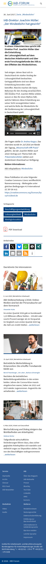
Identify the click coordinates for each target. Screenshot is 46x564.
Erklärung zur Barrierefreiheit (30, 520)
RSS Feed (6, 486)
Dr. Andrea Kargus (29, 141)
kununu (27, 500)
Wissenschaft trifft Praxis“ (27, 147)
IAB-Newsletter (8, 489)
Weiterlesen (23, 274)
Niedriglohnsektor (13, 219)
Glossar (5, 482)
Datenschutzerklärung (32, 515)
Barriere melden (30, 530)
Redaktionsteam (30, 508)
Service (5, 471)
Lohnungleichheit (13, 214)
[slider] (21, 133)
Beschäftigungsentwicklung (17, 209)
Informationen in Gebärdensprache (31, 526)
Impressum (28, 537)
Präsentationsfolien (14, 156)
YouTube (27, 489)
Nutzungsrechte (30, 512)
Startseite (6, 476)
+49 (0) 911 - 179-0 (24, 549)
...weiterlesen (34, 325)
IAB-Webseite (29, 479)
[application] (23, 125)
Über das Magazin (31, 476)
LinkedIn (27, 493)
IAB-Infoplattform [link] (13, 168)
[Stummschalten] (34, 133)
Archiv (4, 479)
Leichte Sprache (30, 534)
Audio (4, 512)
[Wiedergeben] (8, 133)
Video (4, 508)
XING (25, 496)
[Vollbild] (38, 133)
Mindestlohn (27, 168)
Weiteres (27, 504)
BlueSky (27, 486)
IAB (25, 471)
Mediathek (6, 504)
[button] (23, 125)
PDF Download (15, 229)
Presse (26, 482)
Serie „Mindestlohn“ (26, 14)
